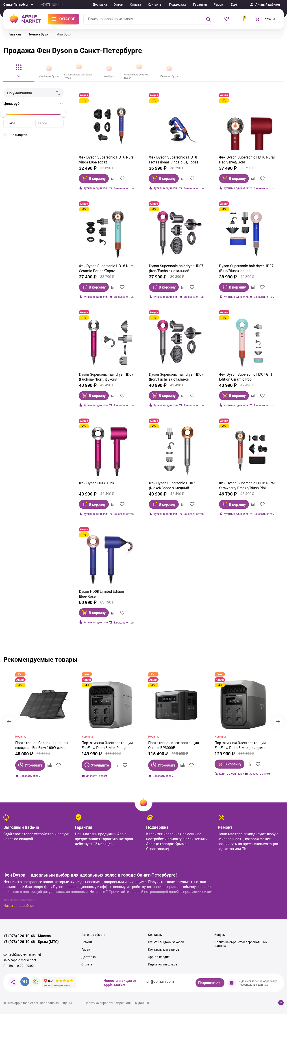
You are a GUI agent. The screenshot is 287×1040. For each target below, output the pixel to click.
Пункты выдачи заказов (166, 942)
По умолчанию (19, 92)
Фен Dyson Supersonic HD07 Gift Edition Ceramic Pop (245, 376)
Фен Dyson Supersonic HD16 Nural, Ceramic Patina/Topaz (107, 268)
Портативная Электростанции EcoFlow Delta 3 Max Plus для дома (107, 745)
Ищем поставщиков (162, 964)
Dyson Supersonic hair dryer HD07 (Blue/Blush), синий (246, 268)
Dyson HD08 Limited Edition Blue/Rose (101, 594)
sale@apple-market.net (19, 960)
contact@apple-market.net (22, 954)
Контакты (155, 4)
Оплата (135, 4)
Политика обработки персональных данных (240, 943)
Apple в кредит (159, 957)
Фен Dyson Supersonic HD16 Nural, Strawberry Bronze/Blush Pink (247, 485)
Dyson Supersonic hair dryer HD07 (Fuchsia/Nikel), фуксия (106, 376)
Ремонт (219, 4)
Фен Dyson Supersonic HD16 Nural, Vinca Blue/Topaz (107, 159)
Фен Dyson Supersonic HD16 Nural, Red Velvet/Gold (247, 159)
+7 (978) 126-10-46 (19, 936)
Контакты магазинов (163, 949)
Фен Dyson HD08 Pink (96, 482)
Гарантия (200, 4)
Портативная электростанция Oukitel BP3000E (173, 745)
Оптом (118, 4)
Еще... (235, 4)
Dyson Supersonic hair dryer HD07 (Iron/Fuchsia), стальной (176, 268)
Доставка (100, 4)
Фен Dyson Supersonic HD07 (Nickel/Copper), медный (172, 485)
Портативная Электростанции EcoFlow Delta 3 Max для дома (240, 745)
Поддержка (177, 4)
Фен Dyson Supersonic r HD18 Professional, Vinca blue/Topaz (173, 159)
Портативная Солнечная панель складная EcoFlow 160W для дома (42, 745)
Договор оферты (93, 934)
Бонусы (220, 934)
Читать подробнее (18, 905)
